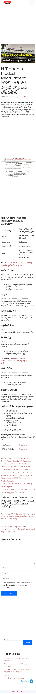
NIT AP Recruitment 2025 (20, 475)
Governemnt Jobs (10, 458)
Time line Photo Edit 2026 (14, 678)
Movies (6, 675)
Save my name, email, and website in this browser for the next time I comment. (17, 585)
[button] (26, 3)
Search (6, 639)
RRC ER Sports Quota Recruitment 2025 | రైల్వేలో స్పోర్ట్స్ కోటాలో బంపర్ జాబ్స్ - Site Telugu (18, 529)
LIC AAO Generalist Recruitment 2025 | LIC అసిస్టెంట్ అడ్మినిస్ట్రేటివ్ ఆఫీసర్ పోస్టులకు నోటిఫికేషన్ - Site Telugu (18, 516)
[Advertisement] (18, 25)
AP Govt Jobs (24, 458)
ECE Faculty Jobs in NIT (12, 461)
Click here (23, 445)
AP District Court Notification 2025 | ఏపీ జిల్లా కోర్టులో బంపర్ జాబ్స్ (16, 360)
